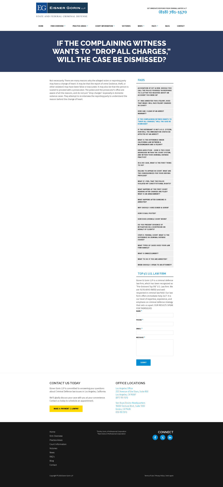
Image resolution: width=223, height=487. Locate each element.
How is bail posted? (147, 213)
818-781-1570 (121, 412)
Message (140, 337)
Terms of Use (149, 476)
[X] (162, 437)
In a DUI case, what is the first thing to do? (154, 164)
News (140, 26)
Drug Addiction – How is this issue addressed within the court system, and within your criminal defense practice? (154, 153)
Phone (139, 320)
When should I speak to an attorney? (155, 265)
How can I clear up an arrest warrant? (151, 112)
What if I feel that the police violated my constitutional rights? (154, 182)
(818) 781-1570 (173, 11)
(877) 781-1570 (122, 397)
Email (139, 329)
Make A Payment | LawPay (66, 409)
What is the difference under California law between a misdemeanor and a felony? (151, 142)
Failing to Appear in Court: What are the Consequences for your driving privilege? (154, 173)
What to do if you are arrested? (152, 259)
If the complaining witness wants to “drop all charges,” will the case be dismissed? (155, 121)
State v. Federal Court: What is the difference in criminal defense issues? (153, 237)
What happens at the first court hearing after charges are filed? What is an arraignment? (153, 191)
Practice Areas (79, 26)
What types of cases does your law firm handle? (154, 247)
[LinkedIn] (170, 437)
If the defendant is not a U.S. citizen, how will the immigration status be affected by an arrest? (155, 132)
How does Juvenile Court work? (152, 219)
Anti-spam (169, 476)
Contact (181, 26)
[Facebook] (155, 437)
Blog (167, 26)
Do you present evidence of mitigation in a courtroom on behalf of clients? (151, 227)
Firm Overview (57, 26)
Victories (126, 26)
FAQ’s (154, 26)
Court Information (104, 26)
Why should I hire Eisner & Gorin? (153, 208)
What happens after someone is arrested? (152, 201)
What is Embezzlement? (148, 253)
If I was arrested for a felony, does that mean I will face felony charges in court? (154, 103)
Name (139, 311)
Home (40, 26)
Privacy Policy (160, 476)
